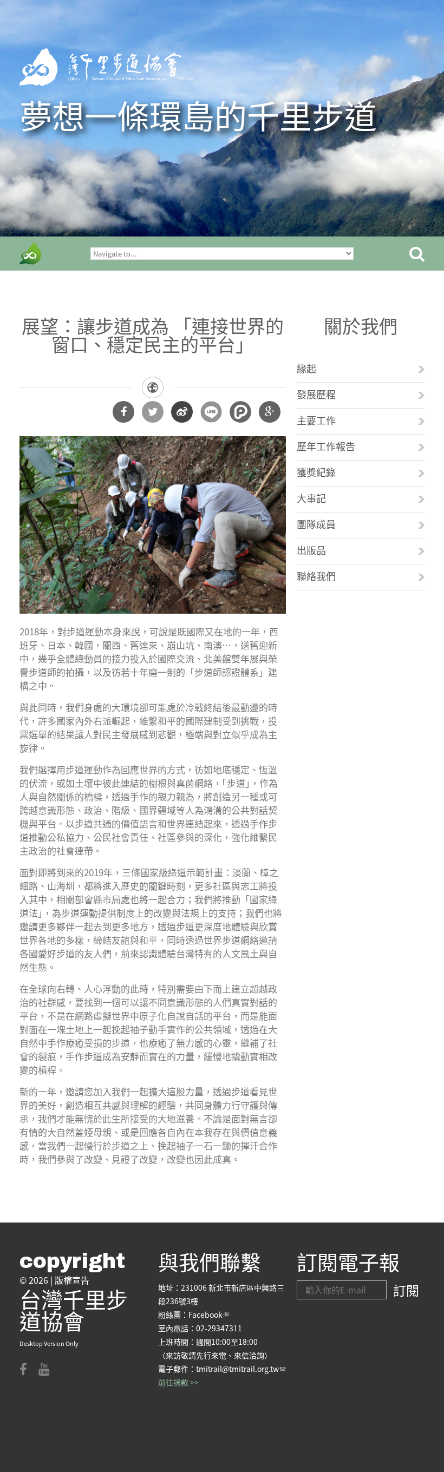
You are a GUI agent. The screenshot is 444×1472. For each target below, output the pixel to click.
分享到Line (211, 412)
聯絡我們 (316, 576)
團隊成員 (316, 524)
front (30, 254)
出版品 (311, 550)
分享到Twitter (153, 412)
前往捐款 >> (178, 1382)
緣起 (306, 368)
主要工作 (316, 420)
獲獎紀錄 (316, 472)
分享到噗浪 (240, 412)
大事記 (311, 498)
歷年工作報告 (326, 446)
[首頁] (106, 67)
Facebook (208, 1314)
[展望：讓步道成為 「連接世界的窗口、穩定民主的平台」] (152, 442)
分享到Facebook (123, 412)
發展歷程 (316, 394)
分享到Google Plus (269, 412)
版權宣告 (72, 1279)
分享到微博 (182, 412)
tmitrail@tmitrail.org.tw (240, 1368)
